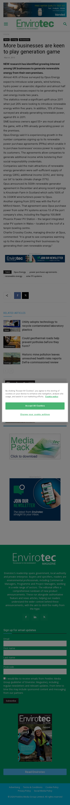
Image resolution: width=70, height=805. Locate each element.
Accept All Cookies (35, 406)
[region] (35, 402)
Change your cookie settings (35, 414)
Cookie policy (51, 397)
